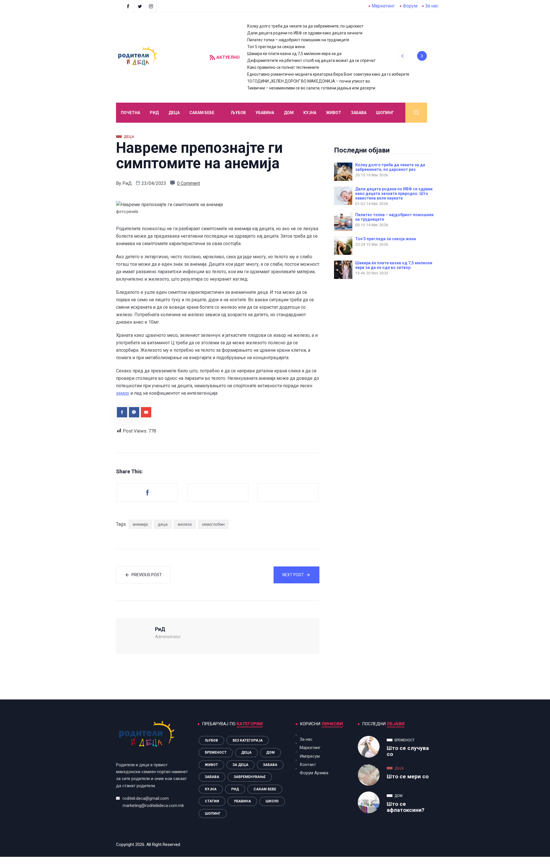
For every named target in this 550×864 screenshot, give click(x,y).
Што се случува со (408, 751)
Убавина (265, 112)
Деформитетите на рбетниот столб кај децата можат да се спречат (311, 60)
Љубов (238, 112)
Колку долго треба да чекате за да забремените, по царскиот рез (390, 167)
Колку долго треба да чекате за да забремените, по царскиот (305, 26)
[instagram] (152, 6)
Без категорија (248, 740)
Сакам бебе (201, 112)
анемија (140, 524)
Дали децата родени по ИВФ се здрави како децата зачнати (304, 33)
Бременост (216, 752)
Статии (212, 801)
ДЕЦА (174, 112)
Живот (333, 112)
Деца (246, 752)
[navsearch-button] (416, 113)
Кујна (309, 112)
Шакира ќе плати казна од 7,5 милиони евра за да (294, 53)
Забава (358, 112)
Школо (272, 801)
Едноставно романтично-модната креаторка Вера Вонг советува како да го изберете (328, 74)
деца (163, 524)
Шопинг (385, 112)
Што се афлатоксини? (405, 807)
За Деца (240, 765)
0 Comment (188, 183)
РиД (127, 183)
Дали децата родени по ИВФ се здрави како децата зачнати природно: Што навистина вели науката (394, 193)
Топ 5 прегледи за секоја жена (276, 46)
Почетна (130, 112)
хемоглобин (213, 524)
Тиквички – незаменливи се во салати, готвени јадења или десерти (311, 88)
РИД (154, 112)
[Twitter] (140, 6)
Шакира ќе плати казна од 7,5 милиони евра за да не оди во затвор (393, 265)
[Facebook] (128, 6)
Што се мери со (408, 776)
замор (122, 393)
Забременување (250, 777)
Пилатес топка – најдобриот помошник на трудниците (298, 40)
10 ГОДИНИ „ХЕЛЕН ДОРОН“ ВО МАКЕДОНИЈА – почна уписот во (308, 81)
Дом (289, 112)
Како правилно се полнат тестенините (283, 67)
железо (185, 524)
